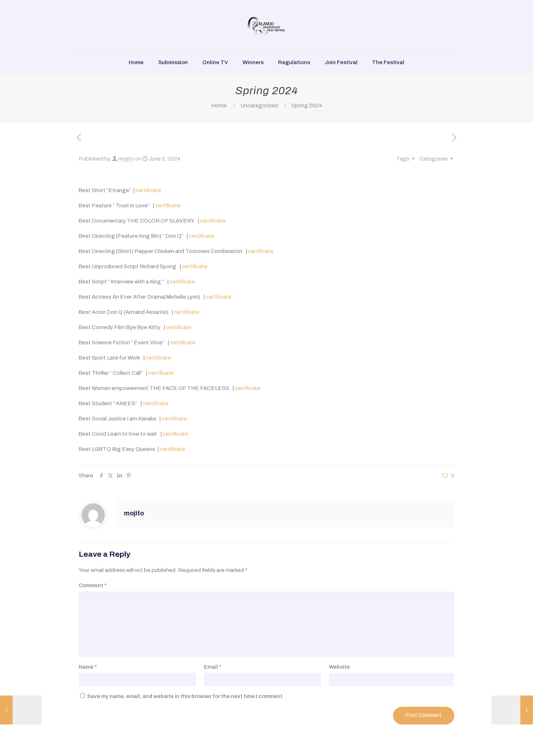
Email (212, 667)
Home (219, 105)
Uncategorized (259, 105)
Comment (93, 585)
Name (88, 667)
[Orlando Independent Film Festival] (266, 25)
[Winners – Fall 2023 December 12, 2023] (21, 710)
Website (339, 667)
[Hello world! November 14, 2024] (512, 710)
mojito (126, 159)
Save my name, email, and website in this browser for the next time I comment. (185, 696)
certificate (148, 190)
